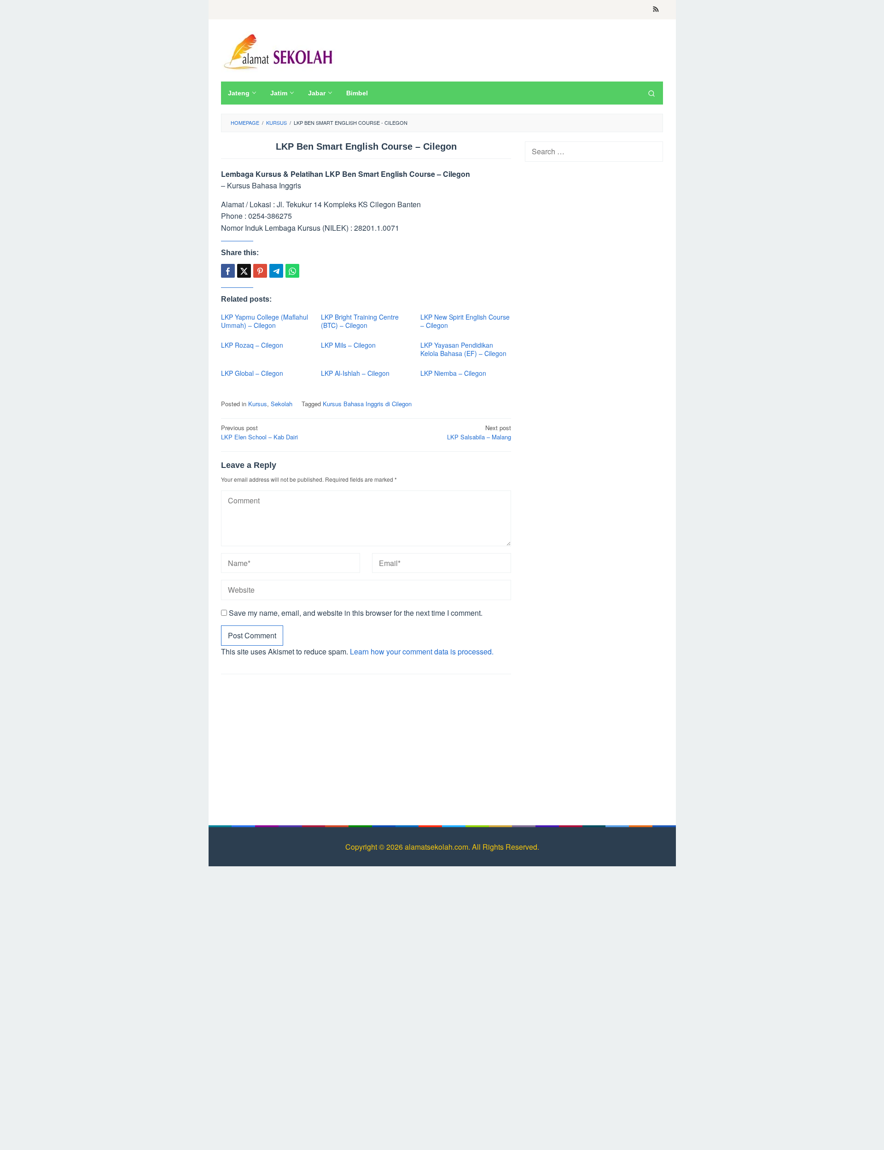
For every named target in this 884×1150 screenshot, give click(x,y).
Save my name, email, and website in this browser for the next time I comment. (356, 612)
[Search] (651, 93)
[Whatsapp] (292, 271)
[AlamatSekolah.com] (279, 50)
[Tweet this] (244, 271)
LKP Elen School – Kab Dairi (259, 432)
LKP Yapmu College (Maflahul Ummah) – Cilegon (264, 321)
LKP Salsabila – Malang (479, 432)
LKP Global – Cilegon (252, 373)
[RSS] (656, 9)
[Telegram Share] (276, 271)
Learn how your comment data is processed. (422, 651)
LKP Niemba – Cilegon (453, 373)
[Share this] (228, 271)
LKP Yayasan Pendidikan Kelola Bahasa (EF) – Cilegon (463, 349)
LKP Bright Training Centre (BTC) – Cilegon (360, 321)
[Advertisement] (366, 747)
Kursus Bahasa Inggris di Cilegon (367, 403)
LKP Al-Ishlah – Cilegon (355, 373)
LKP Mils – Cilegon (348, 345)
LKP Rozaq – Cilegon (252, 345)
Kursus (257, 403)
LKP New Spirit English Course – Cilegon (465, 321)
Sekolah (281, 403)
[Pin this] (260, 271)
